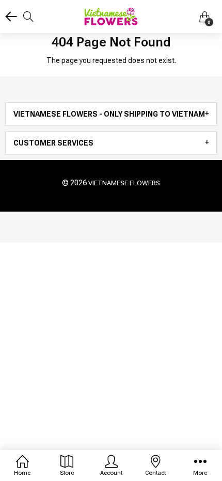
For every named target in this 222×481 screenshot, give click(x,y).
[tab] (111, 114)
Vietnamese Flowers (124, 183)
